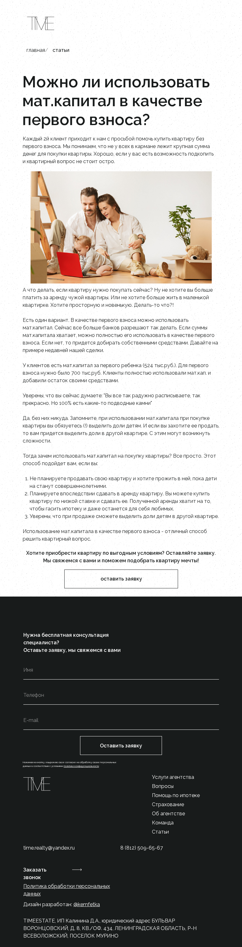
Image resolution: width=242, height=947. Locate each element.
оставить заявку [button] (121, 579)
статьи (61, 50)
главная (35, 50)
